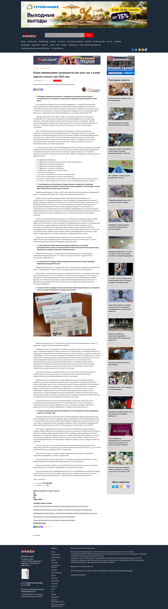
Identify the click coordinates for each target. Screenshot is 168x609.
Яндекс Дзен (38, 499)
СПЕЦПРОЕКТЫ (58, 48)
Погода (64, 45)
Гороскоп (61, 42)
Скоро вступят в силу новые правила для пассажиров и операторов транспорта (60, 506)
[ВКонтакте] (34, 90)
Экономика (25, 45)
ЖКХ (57, 45)
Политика (117, 42)
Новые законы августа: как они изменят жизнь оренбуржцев (54, 520)
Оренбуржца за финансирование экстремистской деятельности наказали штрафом (119, 227)
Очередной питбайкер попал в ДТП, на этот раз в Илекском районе (120, 201)
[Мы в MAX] (146, 50)
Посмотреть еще (39, 523)
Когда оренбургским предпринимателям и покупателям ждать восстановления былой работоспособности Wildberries (120, 441)
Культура (44, 45)
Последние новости (119, 80)
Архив (23, 42)
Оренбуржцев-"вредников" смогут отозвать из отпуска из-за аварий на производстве (62, 510)
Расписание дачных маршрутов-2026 (35, 48)
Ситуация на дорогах (75, 42)
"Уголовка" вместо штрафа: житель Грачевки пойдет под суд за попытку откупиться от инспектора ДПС (120, 280)
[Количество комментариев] (121, 103)
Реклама (88, 42)
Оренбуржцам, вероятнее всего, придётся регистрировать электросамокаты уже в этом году (65, 513)
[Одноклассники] (37, 90)
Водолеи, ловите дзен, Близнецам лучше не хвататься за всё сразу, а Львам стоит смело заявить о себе (119, 469)
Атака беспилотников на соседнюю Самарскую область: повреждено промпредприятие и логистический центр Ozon (120, 308)
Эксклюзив (57, 81)
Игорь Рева (91, 89)
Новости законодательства (90, 45)
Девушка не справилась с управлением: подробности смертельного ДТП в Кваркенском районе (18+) (120, 337)
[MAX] (42, 90)
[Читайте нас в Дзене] (143, 50)
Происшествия (99, 42)
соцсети (44, 485)
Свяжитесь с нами (27, 556)
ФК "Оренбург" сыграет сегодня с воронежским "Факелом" (119, 177)
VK (34, 493)
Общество (35, 45)
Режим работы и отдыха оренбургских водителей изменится (54, 517)
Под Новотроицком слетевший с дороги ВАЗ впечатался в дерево (119, 124)
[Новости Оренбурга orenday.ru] (29, 34)
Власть (109, 42)
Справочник (32, 42)
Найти (89, 35)
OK (34, 497)
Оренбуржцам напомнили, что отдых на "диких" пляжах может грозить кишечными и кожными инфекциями (121, 253)
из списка (129, 571)
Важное (53, 42)
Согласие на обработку (29, 589)
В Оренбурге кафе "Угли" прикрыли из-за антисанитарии (120, 388)
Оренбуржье (73, 45)
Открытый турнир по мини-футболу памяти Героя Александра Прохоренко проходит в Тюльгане (120, 151)
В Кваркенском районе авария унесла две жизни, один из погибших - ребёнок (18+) (121, 414)
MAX (35, 495)
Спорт (52, 45)
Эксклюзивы (43, 42)
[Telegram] (39, 90)
